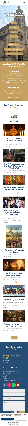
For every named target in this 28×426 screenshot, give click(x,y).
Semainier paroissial (14, 44)
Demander (14, 32)
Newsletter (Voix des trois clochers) (14, 49)
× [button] (26, 414)
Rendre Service (14, 36)
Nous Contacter (14, 27)
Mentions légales (13, 416)
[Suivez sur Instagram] (9, 385)
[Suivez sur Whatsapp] (14, 385)
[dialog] (14, 419)
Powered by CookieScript (14, 424)
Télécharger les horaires (14, 97)
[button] (14, 423)
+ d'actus (14, 337)
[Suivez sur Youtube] (18, 385)
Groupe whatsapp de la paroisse (14, 54)
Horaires (14, 22)
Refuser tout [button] (21, 419)
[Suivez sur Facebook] (5, 385)
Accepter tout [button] (7, 419)
